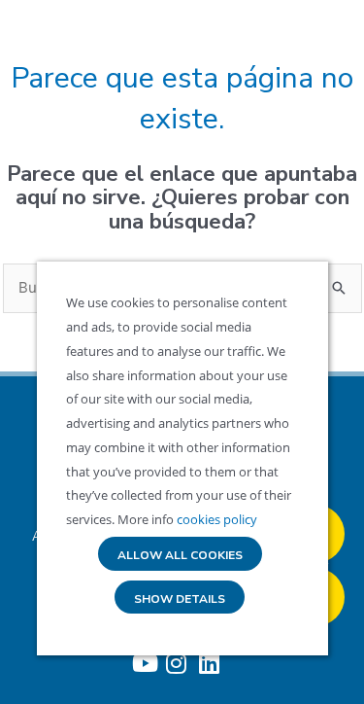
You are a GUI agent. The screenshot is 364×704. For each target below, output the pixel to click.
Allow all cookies (180, 555)
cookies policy (215, 519)
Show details (179, 599)
